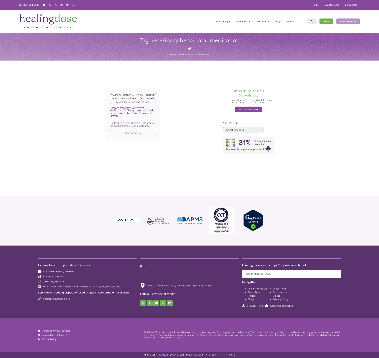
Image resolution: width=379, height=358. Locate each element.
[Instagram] (163, 303)
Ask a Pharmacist (257, 288)
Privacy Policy (280, 299)
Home (173, 54)
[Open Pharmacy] (230, 21)
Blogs (251, 299)
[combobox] (291, 274)
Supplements (332, 4)
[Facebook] (143, 303)
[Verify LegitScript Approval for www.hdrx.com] (253, 230)
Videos (276, 295)
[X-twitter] (150, 303)
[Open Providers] (250, 21)
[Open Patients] (268, 21)
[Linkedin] (170, 303)
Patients (252, 295)
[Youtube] (156, 303)
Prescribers (254, 292)
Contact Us (351, 4)
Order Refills (279, 288)
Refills (315, 4)
